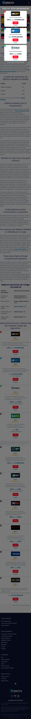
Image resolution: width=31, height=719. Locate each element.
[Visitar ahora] (15, 13)
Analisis (15, 25)
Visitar (15, 23)
